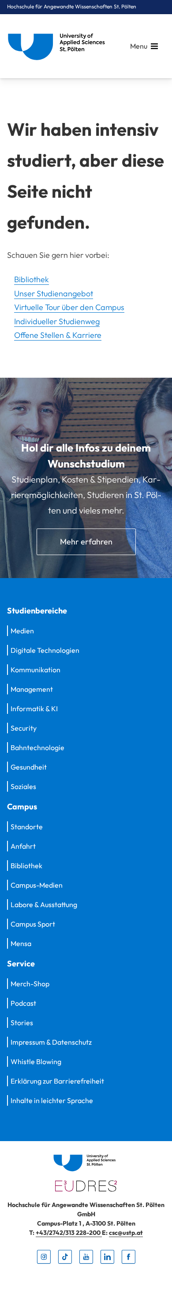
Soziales (23, 786)
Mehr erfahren (86, 541)
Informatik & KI (34, 708)
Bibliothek (31, 279)
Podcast (23, 1003)
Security (24, 728)
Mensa (21, 943)
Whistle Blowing (36, 1061)
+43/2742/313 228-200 (69, 1233)
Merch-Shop (30, 983)
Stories (22, 1022)
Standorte (27, 826)
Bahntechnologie (37, 747)
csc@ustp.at (126, 1233)
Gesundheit (29, 767)
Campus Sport (33, 924)
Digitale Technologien (45, 650)
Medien (22, 630)
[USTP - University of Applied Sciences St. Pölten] (58, 46)
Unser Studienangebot (53, 293)
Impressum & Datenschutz (51, 1042)
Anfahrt (23, 846)
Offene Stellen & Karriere (57, 335)
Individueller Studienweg (57, 321)
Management (32, 689)
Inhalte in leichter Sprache (52, 1100)
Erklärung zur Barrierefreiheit (57, 1081)
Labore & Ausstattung (44, 904)
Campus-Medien (37, 885)
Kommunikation (35, 669)
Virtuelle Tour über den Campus (69, 307)
